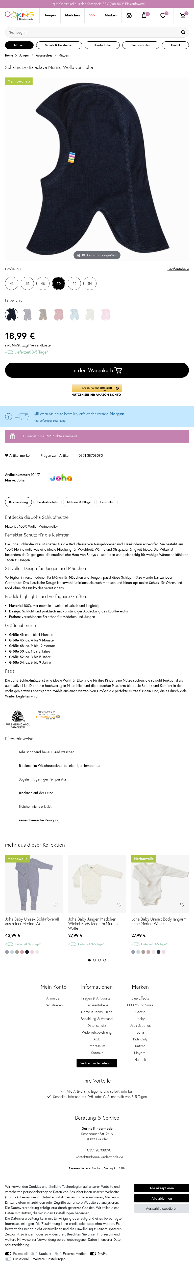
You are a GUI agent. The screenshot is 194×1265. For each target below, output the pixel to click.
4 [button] (104, 960)
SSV (92, 15)
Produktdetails (47, 502)
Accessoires (44, 55)
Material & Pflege (79, 502)
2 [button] (94, 960)
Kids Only (140, 1039)
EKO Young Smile (140, 1005)
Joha (140, 1032)
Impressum (97, 1046)
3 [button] (99, 960)
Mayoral (140, 1053)
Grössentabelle (97, 1005)
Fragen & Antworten (96, 998)
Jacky (140, 1018)
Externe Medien (74, 1253)
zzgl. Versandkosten (37, 345)
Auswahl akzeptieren (161, 1208)
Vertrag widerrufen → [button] (96, 1063)
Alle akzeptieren (162, 1188)
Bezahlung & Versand (97, 1018)
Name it (140, 1059)
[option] (97, 4)
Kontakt (97, 1053)
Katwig (140, 1046)
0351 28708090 (91, 455)
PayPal (102, 1253)
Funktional (21, 1258)
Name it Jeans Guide (96, 1012)
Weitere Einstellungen (49, 1258)
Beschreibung (18, 502)
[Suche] (184, 32)
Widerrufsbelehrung (97, 1032)
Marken (111, 15)
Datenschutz (96, 1025)
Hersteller (107, 502)
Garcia (140, 1012)
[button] (97, 390)
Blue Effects (140, 998)
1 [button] (89, 960)
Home (9, 55)
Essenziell (20, 1253)
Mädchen (72, 15)
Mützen (63, 55)
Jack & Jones (140, 1025)
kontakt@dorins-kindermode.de (99, 1157)
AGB (96, 1039)
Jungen (50, 15)
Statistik (45, 1253)
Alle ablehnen (162, 1198)
